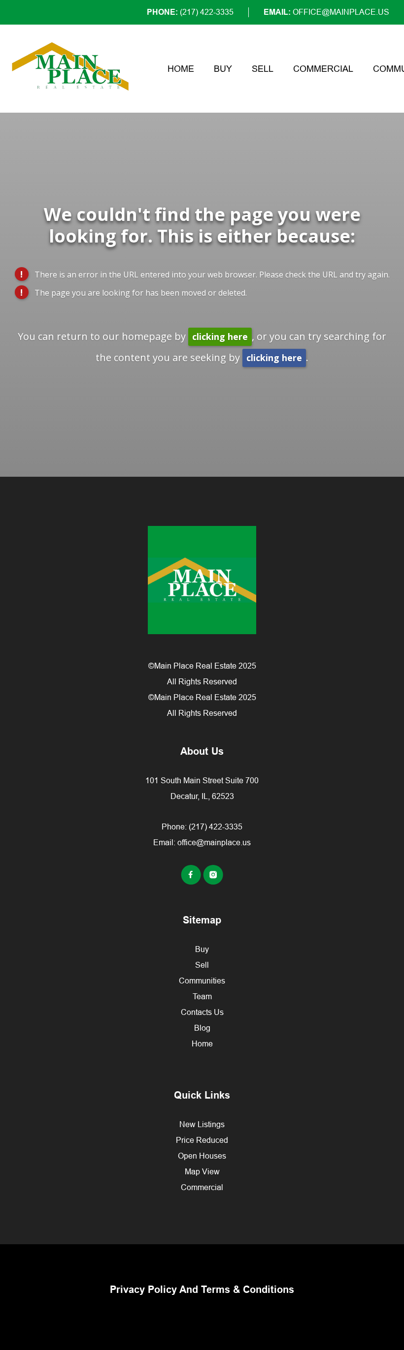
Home (181, 68)
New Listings (202, 1124)
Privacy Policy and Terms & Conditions (202, 1289)
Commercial (323, 68)
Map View (202, 1171)
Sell (262, 68)
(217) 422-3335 (215, 826)
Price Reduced (202, 1139)
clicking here (220, 336)
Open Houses (202, 1155)
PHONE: (190, 12)
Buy (223, 68)
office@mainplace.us (214, 842)
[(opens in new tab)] (192, 881)
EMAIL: (326, 12)
